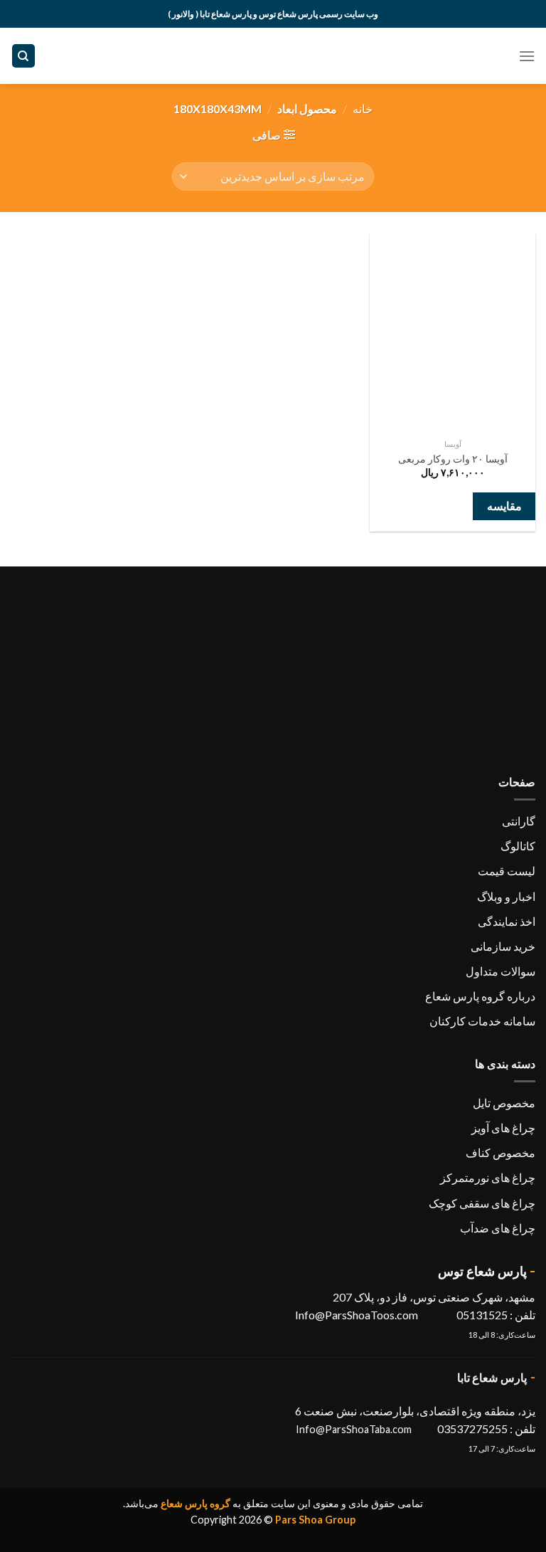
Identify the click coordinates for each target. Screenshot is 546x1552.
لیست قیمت (506, 870)
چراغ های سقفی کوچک (482, 1203)
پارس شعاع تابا (492, 1377)
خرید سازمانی (503, 946)
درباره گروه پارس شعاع (480, 996)
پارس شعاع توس (482, 1271)
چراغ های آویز (503, 1127)
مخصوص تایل (504, 1102)
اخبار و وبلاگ (506, 896)
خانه (363, 108)
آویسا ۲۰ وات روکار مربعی (453, 459)
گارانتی (518, 821)
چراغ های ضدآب (497, 1228)
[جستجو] (24, 56)
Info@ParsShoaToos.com (356, 1314)
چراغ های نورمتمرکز (487, 1177)
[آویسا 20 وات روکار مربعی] (452, 332)
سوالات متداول (500, 971)
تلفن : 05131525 (494, 1314)
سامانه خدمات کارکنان (482, 1021)
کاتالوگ (517, 845)
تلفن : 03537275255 (486, 1428)
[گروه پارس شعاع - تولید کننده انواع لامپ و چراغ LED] (273, 55)
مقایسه (504, 506)
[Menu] (526, 55)
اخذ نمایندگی (506, 921)
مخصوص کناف (500, 1152)
